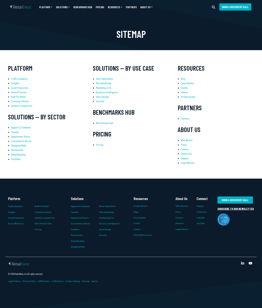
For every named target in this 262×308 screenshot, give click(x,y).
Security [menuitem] (103, 235)
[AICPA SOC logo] (223, 223)
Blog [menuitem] (136, 212)
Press (184, 144)
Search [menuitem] (94, 281)
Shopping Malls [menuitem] (78, 246)
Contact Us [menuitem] (202, 212)
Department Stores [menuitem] (80, 217)
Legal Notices (187, 162)
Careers (185, 149)
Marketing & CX (103, 87)
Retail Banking (18, 154)
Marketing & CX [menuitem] (106, 217)
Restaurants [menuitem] (77, 235)
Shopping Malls (18, 145)
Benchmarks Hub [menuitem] (43, 223)
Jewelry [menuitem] (74, 212)
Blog (183, 78)
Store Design (102, 96)
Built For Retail (18, 96)
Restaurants (17, 150)
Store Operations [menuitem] (107, 206)
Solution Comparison (21, 105)
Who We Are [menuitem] (182, 206)
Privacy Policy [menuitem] (29, 281)
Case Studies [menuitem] (140, 217)
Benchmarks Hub (82, 7)
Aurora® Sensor (19, 92)
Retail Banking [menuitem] (77, 241)
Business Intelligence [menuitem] (109, 223)
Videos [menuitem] (137, 229)
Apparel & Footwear (21, 127)
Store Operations (104, 78)
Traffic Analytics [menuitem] (15, 206)
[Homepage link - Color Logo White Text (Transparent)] (18, 263)
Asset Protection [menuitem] (16, 217)
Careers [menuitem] (179, 217)
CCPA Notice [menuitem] (58, 281)
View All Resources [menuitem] (143, 235)
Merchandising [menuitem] (106, 212)
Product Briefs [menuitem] (141, 206)
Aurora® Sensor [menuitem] (16, 223)
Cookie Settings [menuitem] (72, 281)
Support (185, 158)
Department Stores (20, 136)
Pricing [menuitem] (38, 229)
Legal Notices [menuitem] (182, 229)
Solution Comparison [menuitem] (45, 217)
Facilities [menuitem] (75, 229)
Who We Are (186, 140)
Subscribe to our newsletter (235, 208)
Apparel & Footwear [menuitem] (80, 206)
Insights (15, 83)
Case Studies (187, 83)
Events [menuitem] (137, 223)
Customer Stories (20, 101)
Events (184, 87)
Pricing (100, 7)
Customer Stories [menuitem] (43, 212)
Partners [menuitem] (180, 223)
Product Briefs (188, 96)
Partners (131, 7)
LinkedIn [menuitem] (201, 217)
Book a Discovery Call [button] (235, 7)
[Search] (213, 7)
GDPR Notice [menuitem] (43, 281)
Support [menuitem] (200, 206)
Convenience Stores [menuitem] (80, 223)
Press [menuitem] (178, 212)
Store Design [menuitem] (105, 229)
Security (100, 101)
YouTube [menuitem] (201, 223)
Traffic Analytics (19, 78)
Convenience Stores (21, 141)
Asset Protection (19, 87)
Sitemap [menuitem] (86, 281)
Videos (184, 92)
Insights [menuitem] (12, 212)
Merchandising (103, 83)
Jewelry (15, 132)
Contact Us (186, 153)
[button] (45, 7)
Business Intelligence (107, 92)
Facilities (16, 159)
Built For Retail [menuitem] (42, 206)
